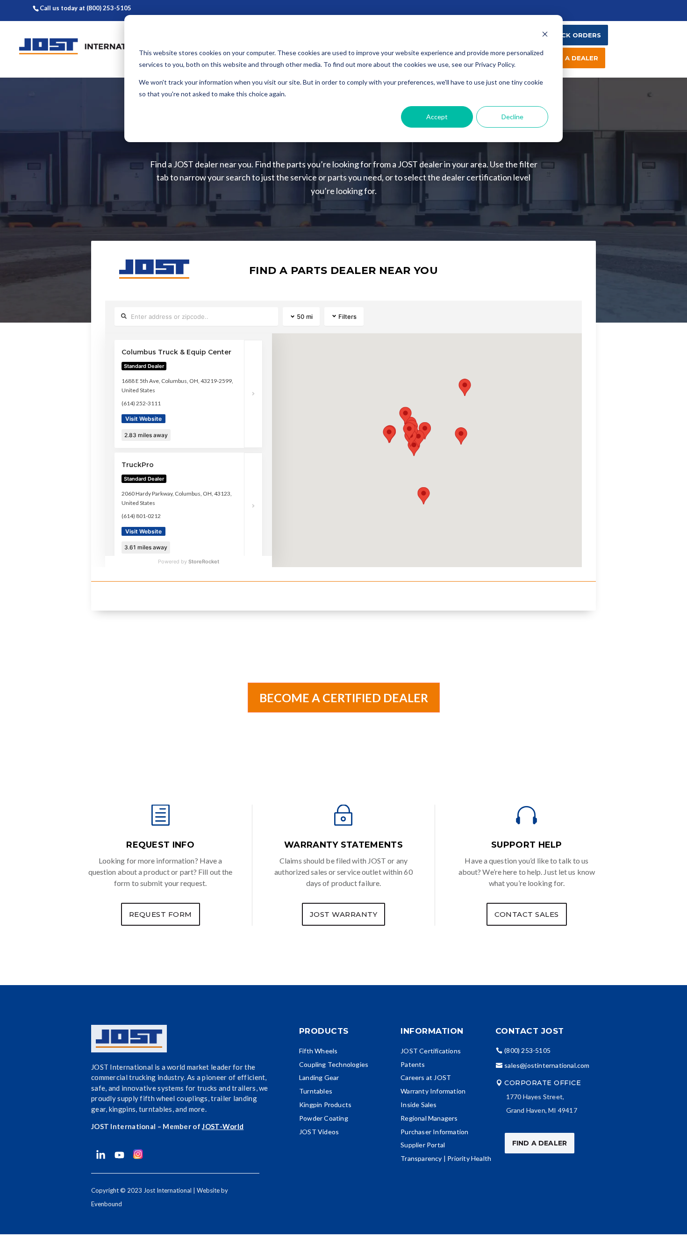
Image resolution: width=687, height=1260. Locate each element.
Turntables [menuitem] (315, 1091)
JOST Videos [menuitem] (319, 1132)
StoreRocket (203, 561)
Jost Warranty (344, 914)
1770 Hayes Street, (535, 1097)
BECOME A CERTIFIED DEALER (343, 698)
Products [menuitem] (324, 1031)
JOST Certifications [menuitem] (431, 1051)
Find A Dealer (572, 58)
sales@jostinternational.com (546, 1065)
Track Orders (574, 35)
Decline (512, 117)
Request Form (160, 914)
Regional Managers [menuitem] (429, 1118)
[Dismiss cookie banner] (545, 35)
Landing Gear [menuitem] (319, 1077)
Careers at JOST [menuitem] (426, 1077)
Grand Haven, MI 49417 (541, 1110)
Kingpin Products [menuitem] (325, 1105)
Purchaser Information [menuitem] (434, 1132)
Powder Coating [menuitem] (323, 1118)
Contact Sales (526, 914)
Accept (437, 117)
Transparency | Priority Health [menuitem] (446, 1158)
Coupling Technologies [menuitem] (333, 1064)
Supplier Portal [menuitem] (423, 1145)
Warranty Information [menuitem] (433, 1091)
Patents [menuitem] (413, 1064)
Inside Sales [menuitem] (419, 1105)
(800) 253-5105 (109, 8)
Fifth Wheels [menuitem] (318, 1051)
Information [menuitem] (432, 1031)
